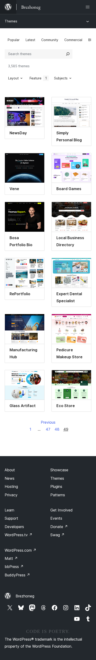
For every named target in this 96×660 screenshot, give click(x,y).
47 (48, 429)
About (10, 470)
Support (11, 518)
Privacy (11, 495)
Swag (57, 534)
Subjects (61, 78)
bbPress (14, 566)
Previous (48, 422)
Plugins (56, 486)
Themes (11, 21)
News (9, 478)
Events (56, 518)
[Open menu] (88, 7)
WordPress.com (20, 550)
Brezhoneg (25, 596)
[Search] (67, 54)
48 (57, 429)
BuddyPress (17, 575)
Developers (14, 526)
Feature (38, 78)
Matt (11, 558)
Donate (59, 526)
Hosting (11, 486)
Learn (9, 510)
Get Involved (61, 510)
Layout (13, 78)
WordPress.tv (18, 534)
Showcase (59, 470)
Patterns (57, 495)
